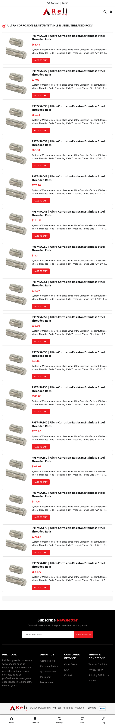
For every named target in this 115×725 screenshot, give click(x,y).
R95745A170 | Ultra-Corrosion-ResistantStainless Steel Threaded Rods (68, 529)
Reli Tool (56, 707)
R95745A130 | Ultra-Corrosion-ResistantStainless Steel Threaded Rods (68, 389)
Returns (92, 680)
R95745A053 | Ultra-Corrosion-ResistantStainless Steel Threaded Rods (68, 353)
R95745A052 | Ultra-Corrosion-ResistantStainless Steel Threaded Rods (68, 318)
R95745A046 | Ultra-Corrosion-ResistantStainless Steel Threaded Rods (68, 213)
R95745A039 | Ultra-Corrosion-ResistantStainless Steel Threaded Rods (68, 143)
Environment (46, 682)
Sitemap (91, 707)
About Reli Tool (48, 660)
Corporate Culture (49, 666)
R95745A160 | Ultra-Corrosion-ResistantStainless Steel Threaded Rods (68, 494)
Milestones (45, 676)
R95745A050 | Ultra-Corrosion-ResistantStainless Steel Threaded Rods (68, 248)
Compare (55, 3)
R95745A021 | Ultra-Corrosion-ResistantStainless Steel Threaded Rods (68, 37)
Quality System (48, 671)
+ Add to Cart (41, 60)
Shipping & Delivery (98, 675)
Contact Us (69, 675)
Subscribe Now (83, 634)
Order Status (70, 664)
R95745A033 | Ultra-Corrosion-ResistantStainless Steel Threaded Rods (68, 107)
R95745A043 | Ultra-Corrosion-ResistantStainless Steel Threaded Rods (68, 178)
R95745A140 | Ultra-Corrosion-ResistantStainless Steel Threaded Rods (68, 424)
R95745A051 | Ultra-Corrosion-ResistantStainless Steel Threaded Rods (68, 283)
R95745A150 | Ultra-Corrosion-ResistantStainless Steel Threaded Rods (68, 459)
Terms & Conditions (98, 664)
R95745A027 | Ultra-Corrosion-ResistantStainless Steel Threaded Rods (68, 72)
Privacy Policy (95, 669)
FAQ (66, 669)
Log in (65, 2)
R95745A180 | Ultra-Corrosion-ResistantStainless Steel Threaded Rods (68, 564)
